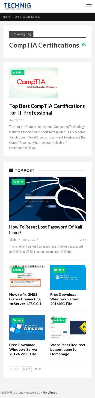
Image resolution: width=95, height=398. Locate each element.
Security (18, 181)
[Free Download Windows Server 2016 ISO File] (68, 277)
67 (84, 239)
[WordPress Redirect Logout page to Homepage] (68, 327)
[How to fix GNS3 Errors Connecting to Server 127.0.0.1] (27, 277)
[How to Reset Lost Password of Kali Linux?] (47, 199)
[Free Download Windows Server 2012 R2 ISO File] (27, 327)
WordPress (49, 392)
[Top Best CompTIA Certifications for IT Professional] (33, 83)
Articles (18, 72)
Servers (59, 270)
